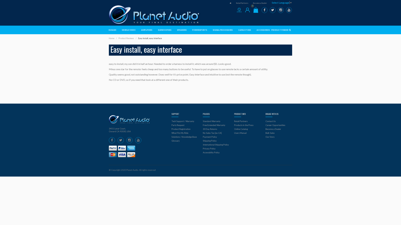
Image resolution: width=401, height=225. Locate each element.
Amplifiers (146, 30)
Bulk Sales (270, 133)
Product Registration (181, 129)
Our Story (270, 137)
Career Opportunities (275, 125)
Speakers (182, 30)
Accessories (263, 30)
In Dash (112, 30)
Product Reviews (126, 38)
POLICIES (206, 113)
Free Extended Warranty (214, 125)
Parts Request (178, 125)
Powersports (199, 30)
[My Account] (247, 10)
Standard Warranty (211, 121)
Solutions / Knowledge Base (184, 137)
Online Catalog (241, 129)
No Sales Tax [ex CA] (212, 133)
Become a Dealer (260, 3)
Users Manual (240, 133)
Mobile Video (128, 30)
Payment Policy (210, 137)
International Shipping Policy (216, 144)
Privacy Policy (209, 148)
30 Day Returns (210, 129)
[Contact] (239, 10)
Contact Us (271, 121)
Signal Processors (223, 30)
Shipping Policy (210, 141)
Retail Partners (242, 3)
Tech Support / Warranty (183, 121)
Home (111, 38)
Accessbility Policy (211, 152)
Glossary (176, 141)
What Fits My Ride (180, 133)
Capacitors (244, 30)
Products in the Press (243, 125)
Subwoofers (164, 30)
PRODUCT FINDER (280, 30)
